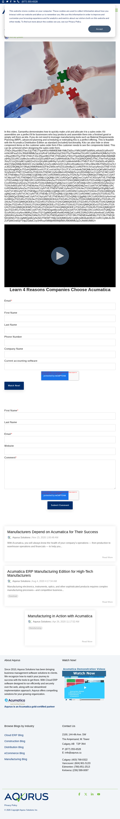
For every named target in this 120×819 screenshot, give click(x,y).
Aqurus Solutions (21, 537)
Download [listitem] (13, 596)
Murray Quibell (16, 37)
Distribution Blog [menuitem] (14, 747)
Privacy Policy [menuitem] (10, 805)
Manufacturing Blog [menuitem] (15, 759)
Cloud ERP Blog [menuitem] (13, 735)
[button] (116, 10)
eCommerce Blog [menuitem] (14, 753)
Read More (107, 557)
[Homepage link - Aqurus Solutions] (26, 800)
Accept (99, 29)
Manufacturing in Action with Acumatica (60, 616)
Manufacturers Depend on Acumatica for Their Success (52, 532)
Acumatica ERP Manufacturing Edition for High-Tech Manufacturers (50, 573)
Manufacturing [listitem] (35, 628)
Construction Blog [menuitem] (14, 741)
